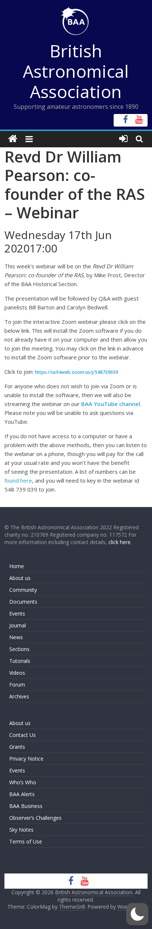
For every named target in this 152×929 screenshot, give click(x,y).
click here (119, 542)
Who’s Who (22, 782)
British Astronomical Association (76, 71)
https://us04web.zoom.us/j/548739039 (76, 372)
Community (23, 589)
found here (18, 480)
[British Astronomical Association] (12, 139)
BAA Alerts (22, 794)
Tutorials (19, 660)
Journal (17, 625)
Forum (17, 684)
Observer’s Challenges (35, 817)
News (16, 637)
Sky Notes (21, 829)
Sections (19, 649)
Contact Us (22, 734)
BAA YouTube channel (110, 404)
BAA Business (25, 805)
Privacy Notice (26, 758)
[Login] (123, 139)
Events (17, 613)
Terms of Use (25, 841)
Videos (17, 672)
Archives (19, 696)
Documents (23, 601)
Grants (17, 746)
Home (16, 566)
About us (20, 577)
